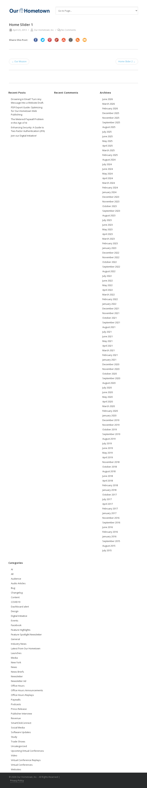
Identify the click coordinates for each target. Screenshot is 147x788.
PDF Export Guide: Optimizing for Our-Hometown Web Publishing (26, 111)
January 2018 (109, 490)
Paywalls (16, 699)
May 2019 (107, 452)
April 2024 (107, 178)
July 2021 (107, 331)
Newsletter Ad (18, 681)
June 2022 (107, 280)
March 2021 (108, 350)
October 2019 (109, 429)
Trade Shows (18, 741)
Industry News (19, 643)
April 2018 (107, 480)
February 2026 (110, 108)
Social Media (18, 727)
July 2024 (107, 164)
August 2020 (108, 383)
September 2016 (111, 522)
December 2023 (110, 196)
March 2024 (108, 182)
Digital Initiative (19, 615)
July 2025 (107, 131)
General (15, 639)
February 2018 (110, 485)
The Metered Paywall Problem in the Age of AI (27, 121)
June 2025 (107, 136)
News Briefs (17, 671)
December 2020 (110, 364)
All (12, 574)
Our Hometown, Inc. (44, 29)
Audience (16, 578)
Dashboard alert (20, 606)
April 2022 (107, 289)
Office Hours (18, 685)
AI (12, 569)
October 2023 (109, 206)
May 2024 (107, 173)
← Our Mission (19, 61)
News (14, 667)
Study (14, 736)
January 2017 (109, 513)
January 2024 (109, 192)
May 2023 (107, 229)
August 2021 (108, 327)
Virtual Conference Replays (26, 760)
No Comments (68, 29)
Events (14, 620)
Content (15, 597)
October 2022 (109, 262)
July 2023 (107, 220)
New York (16, 662)
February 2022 (110, 299)
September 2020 (111, 378)
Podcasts (16, 704)
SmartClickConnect (21, 722)
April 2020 (107, 401)
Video (14, 755)
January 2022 (109, 303)
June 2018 (107, 476)
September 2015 (111, 541)
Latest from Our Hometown (25, 648)
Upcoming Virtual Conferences (27, 750)
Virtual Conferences (22, 764)
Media (14, 657)
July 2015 (107, 550)
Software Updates (21, 732)
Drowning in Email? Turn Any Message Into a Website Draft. (27, 101)
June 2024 (107, 169)
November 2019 (110, 424)
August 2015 (108, 545)
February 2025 (110, 155)
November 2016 (110, 517)
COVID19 (15, 602)
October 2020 (109, 373)
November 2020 (110, 369)
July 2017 (107, 499)
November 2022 (110, 257)
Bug (13, 588)
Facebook (16, 625)
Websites (16, 769)
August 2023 (108, 215)
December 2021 (110, 308)
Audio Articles (18, 583)
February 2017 (110, 508)
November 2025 (110, 117)
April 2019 (107, 457)
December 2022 (110, 252)
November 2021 (110, 313)
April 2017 (107, 503)
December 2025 (110, 113)
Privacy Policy (17, 780)
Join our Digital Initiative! (24, 135)
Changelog (17, 592)
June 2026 (107, 99)
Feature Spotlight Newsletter (26, 634)
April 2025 (107, 145)
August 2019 (108, 438)
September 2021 (111, 322)
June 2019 (107, 448)
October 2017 (109, 494)
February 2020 (110, 410)
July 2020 (107, 387)
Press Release (19, 709)
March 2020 (108, 406)
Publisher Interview (21, 713)
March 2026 (108, 103)
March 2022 (108, 294)
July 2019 (107, 443)
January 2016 (109, 536)
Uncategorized (19, 746)
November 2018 (110, 462)
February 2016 (110, 531)
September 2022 (111, 266)
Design (14, 611)
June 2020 (107, 392)
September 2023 (111, 210)
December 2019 (110, 420)
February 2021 (110, 355)
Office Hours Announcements (27, 690)
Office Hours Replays (22, 695)
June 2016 (107, 527)
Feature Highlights (20, 629)
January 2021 (109, 359)
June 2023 (107, 224)
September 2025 (111, 122)
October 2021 (109, 317)
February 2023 (110, 243)
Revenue (16, 718)
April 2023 (107, 234)
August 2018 (108, 471)
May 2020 (107, 396)
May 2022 (107, 285)
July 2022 (107, 276)
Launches (16, 653)
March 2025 (108, 150)
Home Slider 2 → (126, 61)
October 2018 (109, 466)
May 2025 (107, 141)
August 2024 (108, 159)
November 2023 (110, 201)
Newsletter (17, 676)
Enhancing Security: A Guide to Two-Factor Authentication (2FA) (28, 129)
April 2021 (107, 345)
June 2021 (107, 336)
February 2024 (110, 187)
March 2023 (108, 238)
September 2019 (111, 434)
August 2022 (108, 271)
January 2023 (109, 248)
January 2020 (109, 415)
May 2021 (107, 341)
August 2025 (108, 127)
